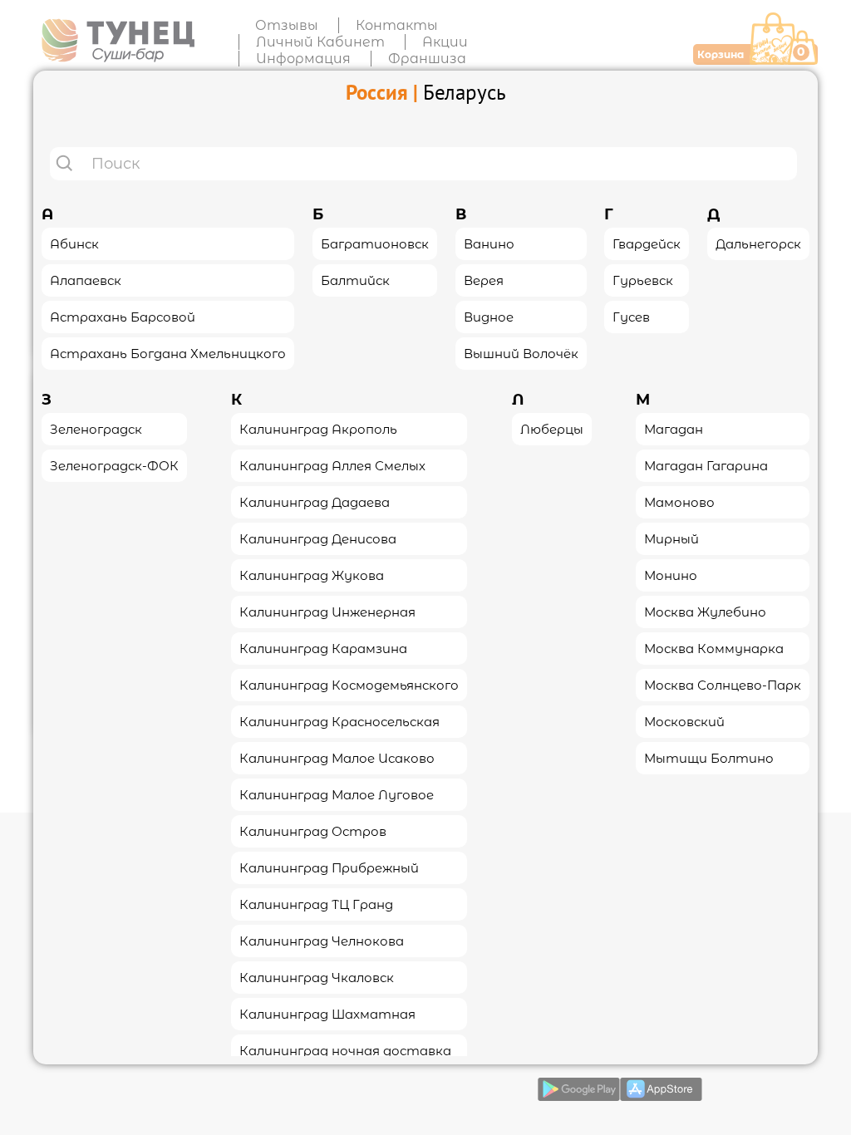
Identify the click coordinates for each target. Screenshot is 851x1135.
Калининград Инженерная (327, 612)
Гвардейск (646, 244)
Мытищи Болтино (709, 758)
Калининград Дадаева (314, 502)
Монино (670, 575)
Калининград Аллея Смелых (332, 466)
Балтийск (355, 280)
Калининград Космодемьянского (349, 685)
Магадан (673, 429)
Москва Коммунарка (714, 648)
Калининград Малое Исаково (337, 758)
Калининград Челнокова (321, 941)
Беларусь (464, 92)
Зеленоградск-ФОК (114, 466)
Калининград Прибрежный (329, 868)
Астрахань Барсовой (122, 317)
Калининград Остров (312, 831)
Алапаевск (85, 280)
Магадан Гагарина (706, 466)
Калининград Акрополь (318, 429)
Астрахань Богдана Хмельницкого (168, 353)
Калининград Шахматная (327, 1014)
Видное (489, 317)
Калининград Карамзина (323, 648)
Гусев (631, 317)
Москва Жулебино (705, 612)
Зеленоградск (96, 429)
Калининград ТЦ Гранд (316, 904)
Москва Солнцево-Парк (722, 685)
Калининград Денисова (317, 539)
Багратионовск (375, 244)
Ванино (489, 244)
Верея (484, 280)
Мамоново (679, 502)
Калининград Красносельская (339, 722)
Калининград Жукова (311, 575)
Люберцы (551, 429)
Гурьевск (642, 280)
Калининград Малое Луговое (336, 795)
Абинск (74, 244)
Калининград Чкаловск (316, 977)
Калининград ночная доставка (345, 1051)
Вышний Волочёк (521, 353)
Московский (684, 722)
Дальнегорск (758, 244)
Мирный (671, 539)
